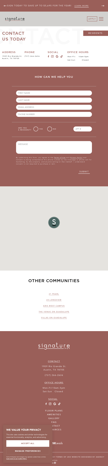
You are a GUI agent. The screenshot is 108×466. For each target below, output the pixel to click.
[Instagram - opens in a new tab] (52, 57)
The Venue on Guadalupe (54, 312)
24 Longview (54, 300)
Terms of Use (60, 158)
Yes (41, 129)
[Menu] (101, 19)
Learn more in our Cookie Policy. (16, 459)
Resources (54, 429)
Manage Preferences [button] (28, 451)
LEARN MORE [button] (81, 6)
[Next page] (103, 6)
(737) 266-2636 (32, 56)
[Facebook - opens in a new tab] (48, 57)
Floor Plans (54, 410)
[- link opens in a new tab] (54, 444)
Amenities (54, 414)
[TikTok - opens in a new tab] (61, 57)
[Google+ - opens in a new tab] (57, 57)
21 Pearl (54, 294)
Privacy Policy (76, 158)
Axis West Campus (54, 306)
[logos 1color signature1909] (54, 353)
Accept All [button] (28, 443)
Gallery (54, 418)
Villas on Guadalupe (54, 318)
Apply (92, 19)
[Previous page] (5, 6)
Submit (84, 171)
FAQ (54, 422)
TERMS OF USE (63, 457)
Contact (54, 425)
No (54, 129)
